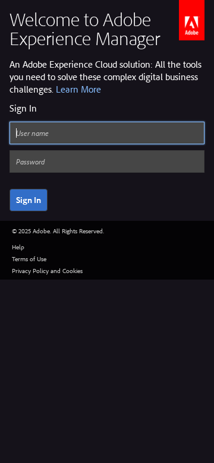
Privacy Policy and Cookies (47, 271)
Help (18, 247)
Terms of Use (29, 259)
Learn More (78, 89)
